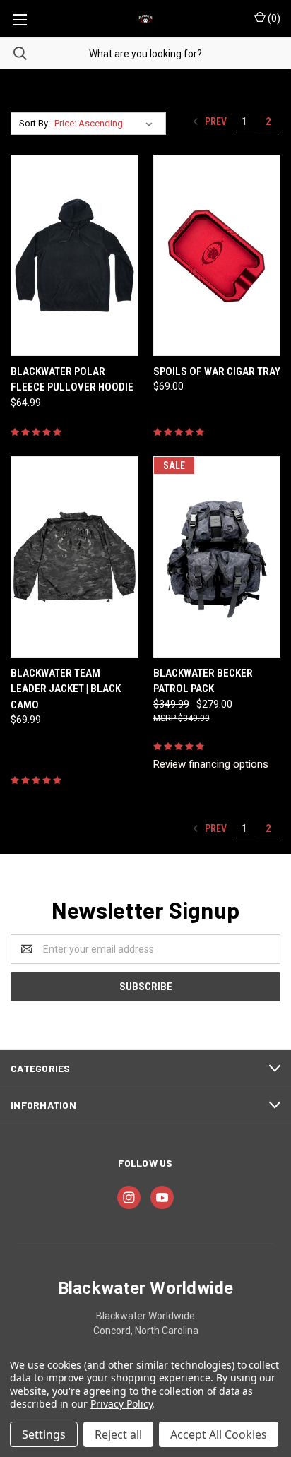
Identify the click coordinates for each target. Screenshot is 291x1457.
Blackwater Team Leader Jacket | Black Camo (66, 689)
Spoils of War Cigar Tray (216, 371)
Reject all (118, 1434)
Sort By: (34, 123)
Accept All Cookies (218, 1434)
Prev (215, 121)
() (273, 18)
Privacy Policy (121, 1403)
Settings (44, 1434)
